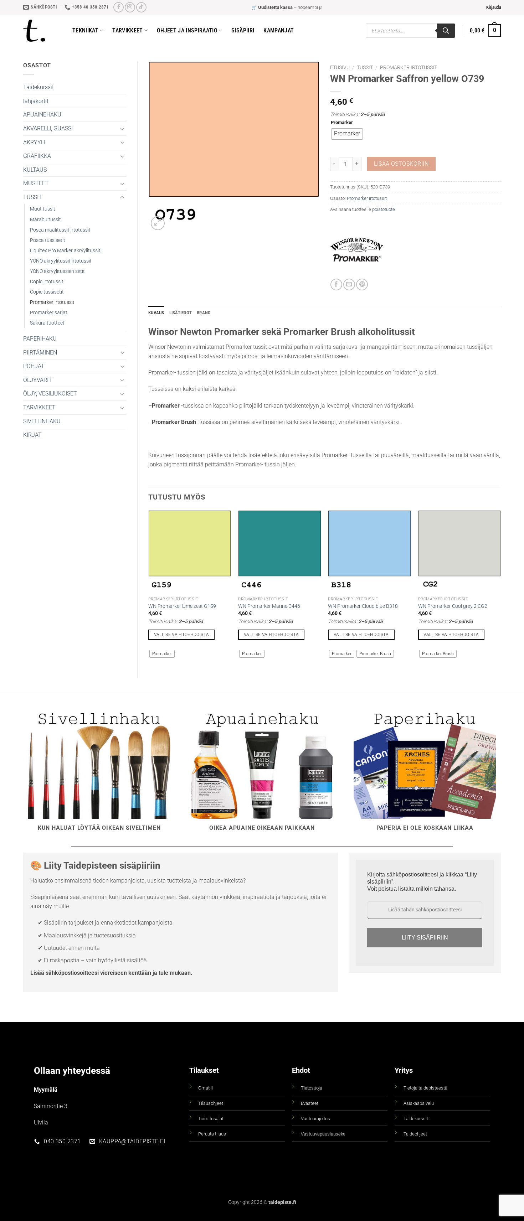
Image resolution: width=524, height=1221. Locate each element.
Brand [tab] (203, 312)
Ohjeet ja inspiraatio (187, 30)
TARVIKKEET (39, 407)
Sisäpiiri (242, 30)
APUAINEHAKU (42, 114)
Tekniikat (85, 30)
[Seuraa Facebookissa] (118, 7)
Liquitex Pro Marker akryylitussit (65, 251)
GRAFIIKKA (37, 155)
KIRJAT (32, 434)
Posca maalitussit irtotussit (60, 230)
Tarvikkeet (127, 30)
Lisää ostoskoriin (401, 164)
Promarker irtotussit (52, 302)
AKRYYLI (34, 142)
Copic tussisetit (47, 292)
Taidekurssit (38, 87)
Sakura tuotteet (47, 323)
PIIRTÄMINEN (40, 352)
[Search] (446, 31)
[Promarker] (357, 252)
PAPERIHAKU (40, 338)
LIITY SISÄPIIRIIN (425, 938)
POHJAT (34, 366)
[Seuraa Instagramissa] (130, 7)
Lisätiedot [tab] (180, 312)
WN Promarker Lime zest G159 (182, 606)
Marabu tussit (45, 220)
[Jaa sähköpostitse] (349, 284)
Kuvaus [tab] (156, 312)
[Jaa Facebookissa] (336, 284)
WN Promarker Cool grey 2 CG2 (452, 606)
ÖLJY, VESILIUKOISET (50, 393)
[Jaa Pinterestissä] (362, 284)
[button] (493, 7)
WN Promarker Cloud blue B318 (363, 606)
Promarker (342, 122)
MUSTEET (36, 183)
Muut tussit (42, 209)
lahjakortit (35, 101)
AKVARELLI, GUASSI (48, 128)
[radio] (347, 134)
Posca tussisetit (47, 240)
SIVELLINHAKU (42, 421)
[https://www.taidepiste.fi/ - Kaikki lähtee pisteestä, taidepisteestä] (42, 31)
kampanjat (278, 30)
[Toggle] (122, 128)
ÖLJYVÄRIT (37, 380)
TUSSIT (32, 197)
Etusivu (340, 67)
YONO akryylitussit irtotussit (61, 261)
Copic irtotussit (46, 282)
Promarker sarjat (48, 313)
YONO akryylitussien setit (57, 271)
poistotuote (383, 209)
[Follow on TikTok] (141, 7)
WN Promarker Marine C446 (269, 606)
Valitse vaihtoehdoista (181, 634)
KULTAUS (35, 169)
